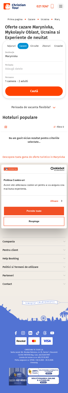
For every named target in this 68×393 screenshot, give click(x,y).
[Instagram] (23, 333)
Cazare (31, 19)
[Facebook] (15, 333)
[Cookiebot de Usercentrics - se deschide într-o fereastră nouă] (50, 169)
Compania (9, 241)
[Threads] (45, 333)
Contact (7, 284)
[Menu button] (60, 6)
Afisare (54, 201)
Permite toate (34, 211)
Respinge (34, 221)
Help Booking (11, 258)
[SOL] (43, 380)
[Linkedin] (30, 333)
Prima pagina (15, 19)
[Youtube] (52, 333)
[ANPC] (18, 376)
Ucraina (45, 19)
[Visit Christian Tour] (14, 6)
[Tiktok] (37, 333)
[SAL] (43, 372)
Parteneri (8, 275)
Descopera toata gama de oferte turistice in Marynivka (34, 156)
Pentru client (10, 250)
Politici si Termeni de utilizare (20, 267)
